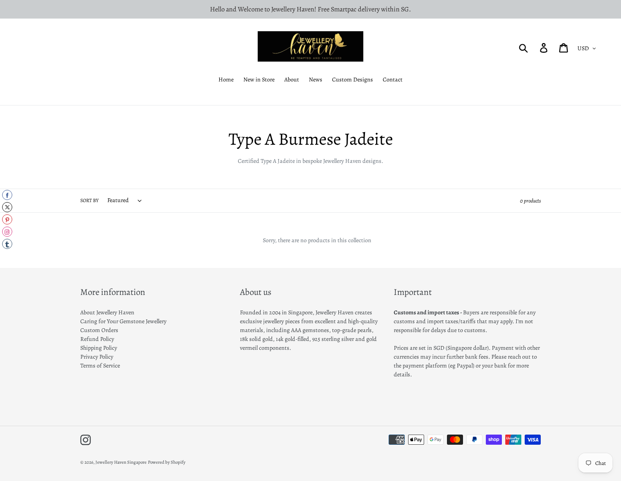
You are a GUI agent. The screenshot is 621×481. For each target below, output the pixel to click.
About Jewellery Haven (107, 312)
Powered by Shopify (166, 462)
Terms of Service (100, 366)
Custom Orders (99, 330)
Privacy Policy (96, 357)
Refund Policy (97, 339)
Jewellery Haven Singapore (121, 462)
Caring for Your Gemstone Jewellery (123, 321)
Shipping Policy (98, 348)
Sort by (89, 200)
